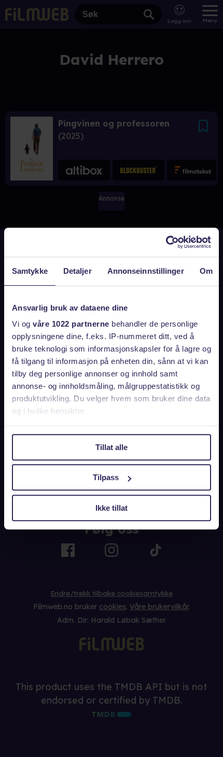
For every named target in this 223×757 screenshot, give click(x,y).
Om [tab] (206, 271)
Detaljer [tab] (77, 271)
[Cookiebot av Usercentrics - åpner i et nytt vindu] (165, 242)
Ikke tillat (111, 507)
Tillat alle (111, 447)
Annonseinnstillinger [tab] (145, 271)
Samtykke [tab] (30, 271)
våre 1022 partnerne (71, 323)
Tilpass (106, 477)
